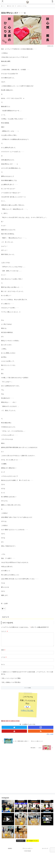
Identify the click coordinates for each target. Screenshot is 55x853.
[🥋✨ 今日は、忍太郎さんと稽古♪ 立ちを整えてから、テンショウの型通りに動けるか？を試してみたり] (21, 832)
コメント (4, 631)
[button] (51, 450)
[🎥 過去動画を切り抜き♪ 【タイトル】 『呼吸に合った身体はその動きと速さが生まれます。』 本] (47, 806)
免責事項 (10, 848)
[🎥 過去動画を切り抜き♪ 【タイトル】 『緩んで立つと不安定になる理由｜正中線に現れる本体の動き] (47, 819)
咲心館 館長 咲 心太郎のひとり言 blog (11, 720)
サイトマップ (45, 848)
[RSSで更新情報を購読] (40, 731)
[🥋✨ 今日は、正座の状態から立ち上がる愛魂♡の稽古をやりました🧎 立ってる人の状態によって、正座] (21, 819)
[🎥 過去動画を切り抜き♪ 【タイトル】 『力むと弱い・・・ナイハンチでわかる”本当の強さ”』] (34, 806)
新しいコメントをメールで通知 (11, 678)
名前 (3, 650)
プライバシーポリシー (27, 848)
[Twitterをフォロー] (14, 727)
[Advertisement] (27, 771)
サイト (3, 664)
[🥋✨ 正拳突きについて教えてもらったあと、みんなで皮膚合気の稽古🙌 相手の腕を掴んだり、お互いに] (8, 832)
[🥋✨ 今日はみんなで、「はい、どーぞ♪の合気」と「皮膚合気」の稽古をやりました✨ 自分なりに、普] (8, 806)
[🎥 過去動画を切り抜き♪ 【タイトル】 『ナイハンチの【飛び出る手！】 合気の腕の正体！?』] (8, 819)
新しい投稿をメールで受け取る (11, 682)
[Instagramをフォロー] (40, 727)
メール (4, 657)
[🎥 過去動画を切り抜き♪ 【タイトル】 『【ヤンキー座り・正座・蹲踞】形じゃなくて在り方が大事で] (21, 806)
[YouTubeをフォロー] (14, 731)
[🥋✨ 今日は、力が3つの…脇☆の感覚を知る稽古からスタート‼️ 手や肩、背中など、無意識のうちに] (34, 819)
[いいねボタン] (3, 609)
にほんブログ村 (27, 710)
